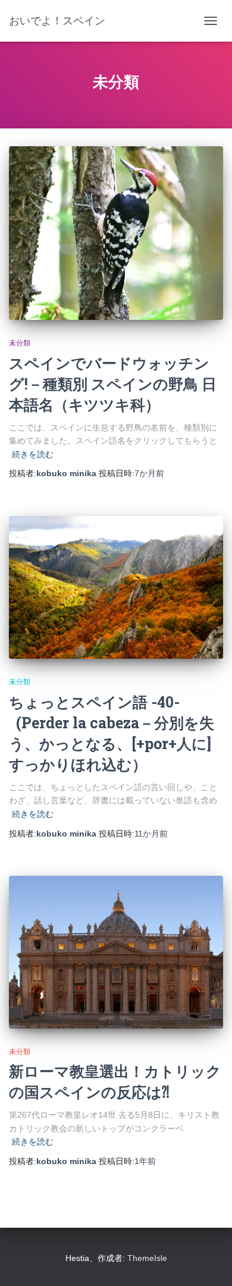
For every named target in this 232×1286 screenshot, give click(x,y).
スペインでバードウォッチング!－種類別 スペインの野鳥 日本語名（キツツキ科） (113, 383)
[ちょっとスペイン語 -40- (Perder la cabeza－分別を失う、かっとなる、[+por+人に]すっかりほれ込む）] (116, 587)
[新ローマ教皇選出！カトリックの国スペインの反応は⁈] (116, 952)
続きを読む (33, 454)
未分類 (19, 343)
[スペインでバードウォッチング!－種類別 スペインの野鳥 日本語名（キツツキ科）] (116, 233)
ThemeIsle (147, 1258)
